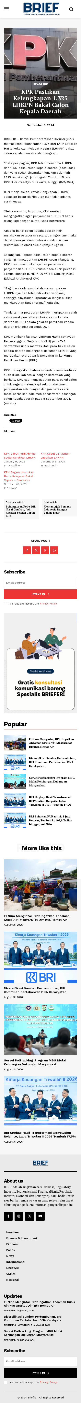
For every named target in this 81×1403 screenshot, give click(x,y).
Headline (40, 84)
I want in (38, 594)
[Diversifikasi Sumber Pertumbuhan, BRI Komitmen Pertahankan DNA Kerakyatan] (15, 762)
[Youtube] (40, 1216)
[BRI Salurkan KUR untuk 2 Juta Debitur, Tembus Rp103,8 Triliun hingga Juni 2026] (15, 820)
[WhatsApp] (54, 550)
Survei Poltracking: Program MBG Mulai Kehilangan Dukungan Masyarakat (52, 781)
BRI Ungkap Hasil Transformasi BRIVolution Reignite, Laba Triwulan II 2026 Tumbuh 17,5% (50, 801)
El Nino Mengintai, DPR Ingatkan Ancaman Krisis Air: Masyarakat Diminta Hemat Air (51, 743)
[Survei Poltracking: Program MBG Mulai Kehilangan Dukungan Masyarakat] (15, 781)
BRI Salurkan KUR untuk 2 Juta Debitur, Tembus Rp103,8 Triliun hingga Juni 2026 (50, 820)
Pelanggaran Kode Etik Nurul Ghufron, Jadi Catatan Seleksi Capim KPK (21, 511)
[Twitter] (36, 550)
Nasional (9, 1310)
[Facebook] (27, 550)
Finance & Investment (18, 1325)
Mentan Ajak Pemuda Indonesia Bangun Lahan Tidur (57, 509)
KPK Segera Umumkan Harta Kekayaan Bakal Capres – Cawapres (19, 476)
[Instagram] (19, 1216)
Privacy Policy (48, 603)
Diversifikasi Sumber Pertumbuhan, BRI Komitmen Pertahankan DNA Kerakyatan (52, 762)
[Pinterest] (45, 550)
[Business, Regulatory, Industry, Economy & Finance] (40, 1163)
